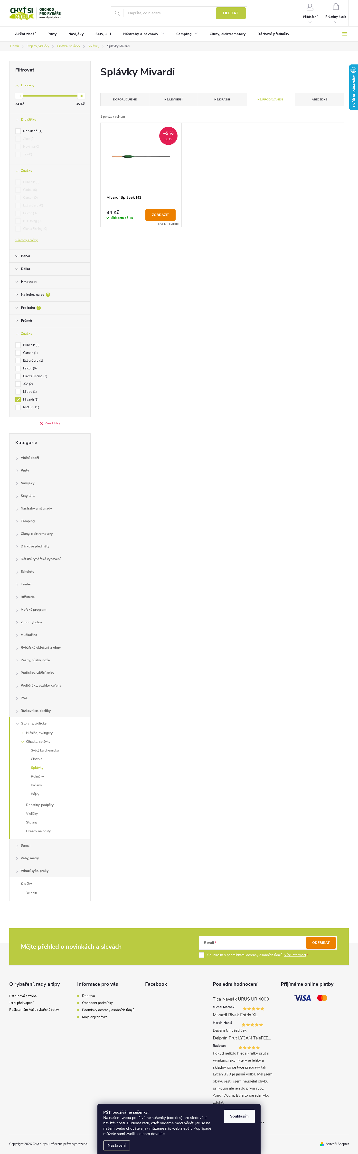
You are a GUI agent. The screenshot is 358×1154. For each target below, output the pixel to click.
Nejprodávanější (270, 99)
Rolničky (37, 776)
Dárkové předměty (35, 546)
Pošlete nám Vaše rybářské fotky (34, 1009)
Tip (27, 154)
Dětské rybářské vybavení (41, 559)
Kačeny (36, 785)
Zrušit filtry (52, 423)
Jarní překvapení (21, 1003)
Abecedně (319, 99)
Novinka (30, 146)
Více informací (295, 955)
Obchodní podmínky (97, 1003)
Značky (26, 883)
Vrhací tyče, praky (34, 870)
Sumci (25, 845)
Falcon (29, 213)
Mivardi (30, 399)
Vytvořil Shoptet (337, 1144)
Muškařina (29, 635)
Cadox (29, 190)
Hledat (230, 13)
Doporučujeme (125, 99)
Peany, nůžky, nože (35, 660)
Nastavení (117, 1145)
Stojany (32, 822)
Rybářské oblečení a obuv (41, 647)
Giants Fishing (34, 229)
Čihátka (36, 759)
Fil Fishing (32, 221)
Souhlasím (239, 1116)
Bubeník (30, 182)
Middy (29, 392)
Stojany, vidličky (34, 723)
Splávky (37, 767)
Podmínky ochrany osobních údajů (108, 1010)
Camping (28, 521)
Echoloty (27, 571)
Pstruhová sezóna (23, 996)
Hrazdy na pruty (38, 831)
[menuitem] (25, 34)
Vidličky (32, 813)
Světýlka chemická (45, 750)
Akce (28, 139)
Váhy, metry (30, 858)
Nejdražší (222, 99)
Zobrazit (160, 215)
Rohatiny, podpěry (40, 805)
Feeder (26, 584)
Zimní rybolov (31, 622)
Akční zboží (30, 458)
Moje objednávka (94, 1017)
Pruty (25, 470)
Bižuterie (28, 597)
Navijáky (27, 483)
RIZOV (30, 407)
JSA (27, 384)
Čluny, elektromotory (37, 533)
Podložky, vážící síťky (37, 673)
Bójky (35, 794)
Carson (30, 198)
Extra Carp (32, 205)
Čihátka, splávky (38, 741)
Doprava (88, 995)
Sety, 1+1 (28, 495)
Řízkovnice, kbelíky (36, 710)
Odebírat (321, 942)
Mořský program (33, 609)
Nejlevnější (173, 99)
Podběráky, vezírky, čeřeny (41, 685)
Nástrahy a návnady (36, 508)
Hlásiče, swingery (39, 733)
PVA (24, 698)
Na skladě (32, 131)
